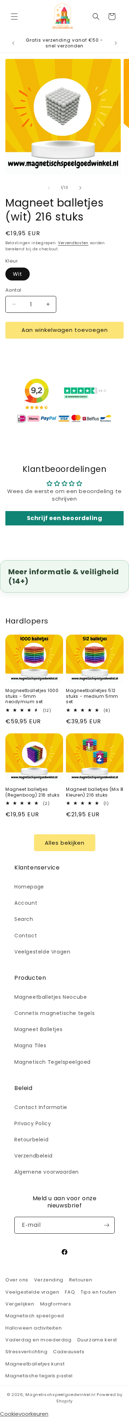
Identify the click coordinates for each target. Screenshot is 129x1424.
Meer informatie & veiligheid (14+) (63, 576)
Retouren (80, 1279)
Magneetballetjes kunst (34, 1363)
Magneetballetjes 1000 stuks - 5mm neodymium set (32, 696)
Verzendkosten (73, 243)
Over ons (16, 1279)
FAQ (70, 1292)
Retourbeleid (31, 1139)
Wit (17, 274)
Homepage (29, 886)
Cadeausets (68, 1351)
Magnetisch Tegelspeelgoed (52, 1062)
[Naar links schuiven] (49, 188)
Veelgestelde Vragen (42, 951)
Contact (25, 935)
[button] (14, 16)
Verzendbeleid (33, 1155)
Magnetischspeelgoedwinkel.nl (60, 1394)
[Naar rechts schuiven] (80, 188)
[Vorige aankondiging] (13, 43)
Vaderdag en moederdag (38, 1339)
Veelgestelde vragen (32, 1292)
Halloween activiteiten (33, 1328)
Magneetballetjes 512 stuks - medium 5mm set (92, 696)
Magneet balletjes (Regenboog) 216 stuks (32, 792)
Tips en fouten (98, 1292)
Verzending (48, 1279)
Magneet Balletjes (38, 1029)
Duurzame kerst (97, 1339)
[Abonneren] (106, 1225)
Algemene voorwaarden (46, 1171)
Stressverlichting (26, 1351)
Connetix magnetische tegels (54, 1013)
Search (23, 919)
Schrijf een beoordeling (64, 518)
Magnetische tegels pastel (39, 1375)
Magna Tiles (30, 1045)
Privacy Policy (32, 1123)
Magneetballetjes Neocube (50, 997)
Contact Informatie (40, 1107)
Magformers (55, 1303)
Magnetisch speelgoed (34, 1315)
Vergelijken (19, 1303)
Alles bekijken (65, 842)
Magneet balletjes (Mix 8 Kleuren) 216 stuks (94, 792)
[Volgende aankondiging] (116, 43)
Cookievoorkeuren (24, 1414)
